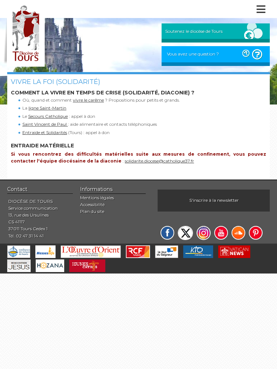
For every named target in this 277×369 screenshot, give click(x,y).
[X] (185, 233)
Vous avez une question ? (193, 54)
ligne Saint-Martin (47, 108)
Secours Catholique (48, 116)
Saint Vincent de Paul (45, 124)
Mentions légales (97, 197)
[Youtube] (221, 233)
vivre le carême (88, 100)
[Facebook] (167, 233)
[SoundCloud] (238, 233)
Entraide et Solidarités (44, 132)
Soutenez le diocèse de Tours (194, 31)
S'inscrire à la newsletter (214, 200)
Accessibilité (92, 204)
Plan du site (92, 211)
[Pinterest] (256, 233)
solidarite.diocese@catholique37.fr (159, 161)
